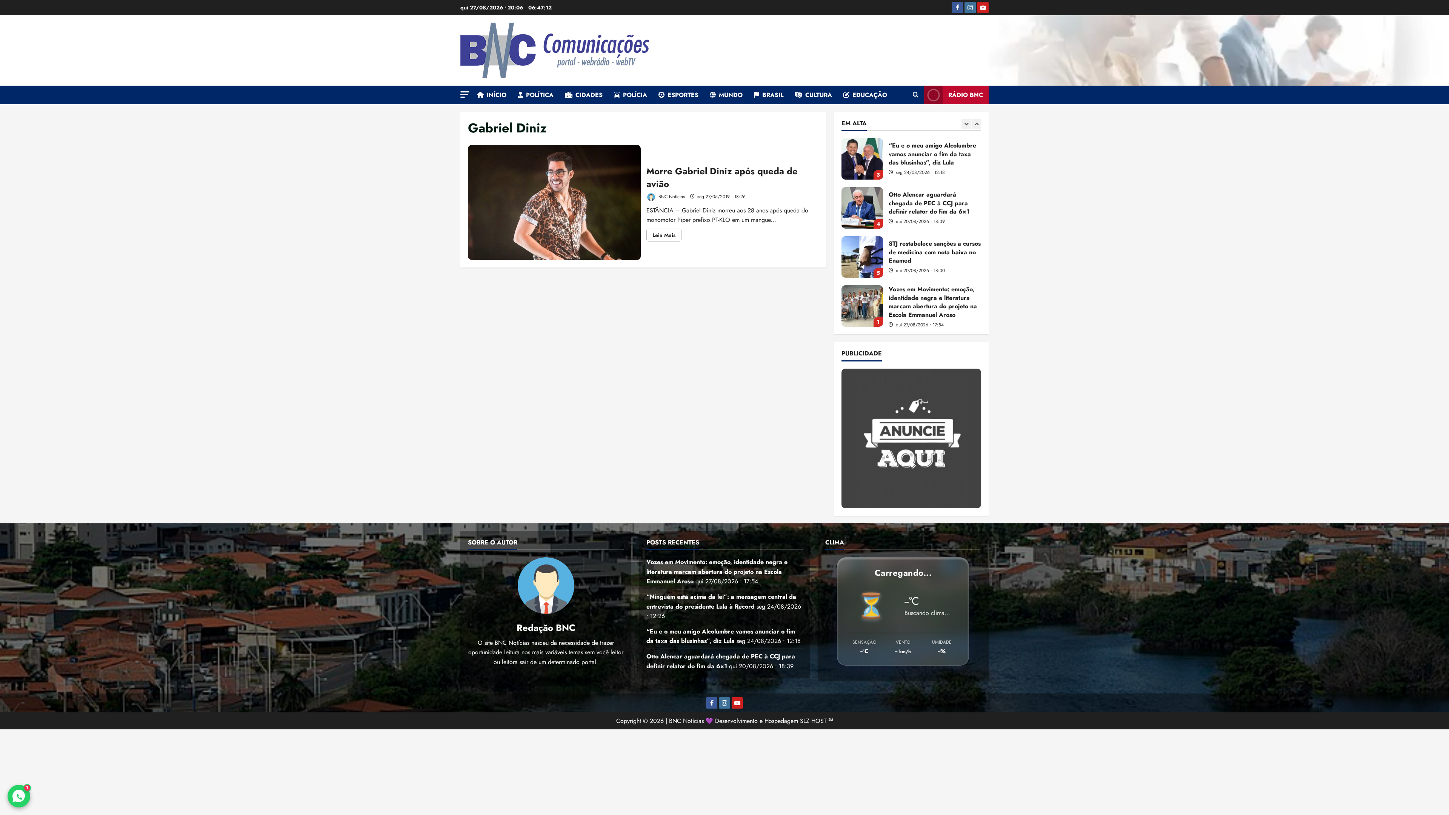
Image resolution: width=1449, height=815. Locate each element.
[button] (464, 94)
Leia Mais (666, 236)
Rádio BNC (965, 95)
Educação (869, 95)
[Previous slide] (966, 124)
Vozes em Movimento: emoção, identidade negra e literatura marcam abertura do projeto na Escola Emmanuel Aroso (862, 257)
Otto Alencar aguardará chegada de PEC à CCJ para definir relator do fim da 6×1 (862, 159)
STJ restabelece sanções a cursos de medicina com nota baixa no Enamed (862, 208)
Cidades (589, 95)
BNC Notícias (671, 196)
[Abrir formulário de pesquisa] (915, 95)
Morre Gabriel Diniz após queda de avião (554, 202)
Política (540, 95)
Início (496, 95)
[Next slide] (976, 124)
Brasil (772, 95)
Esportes (683, 95)
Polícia (635, 95)
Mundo (731, 95)
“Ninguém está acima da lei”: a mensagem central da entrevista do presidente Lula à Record (862, 306)
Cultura (818, 95)
